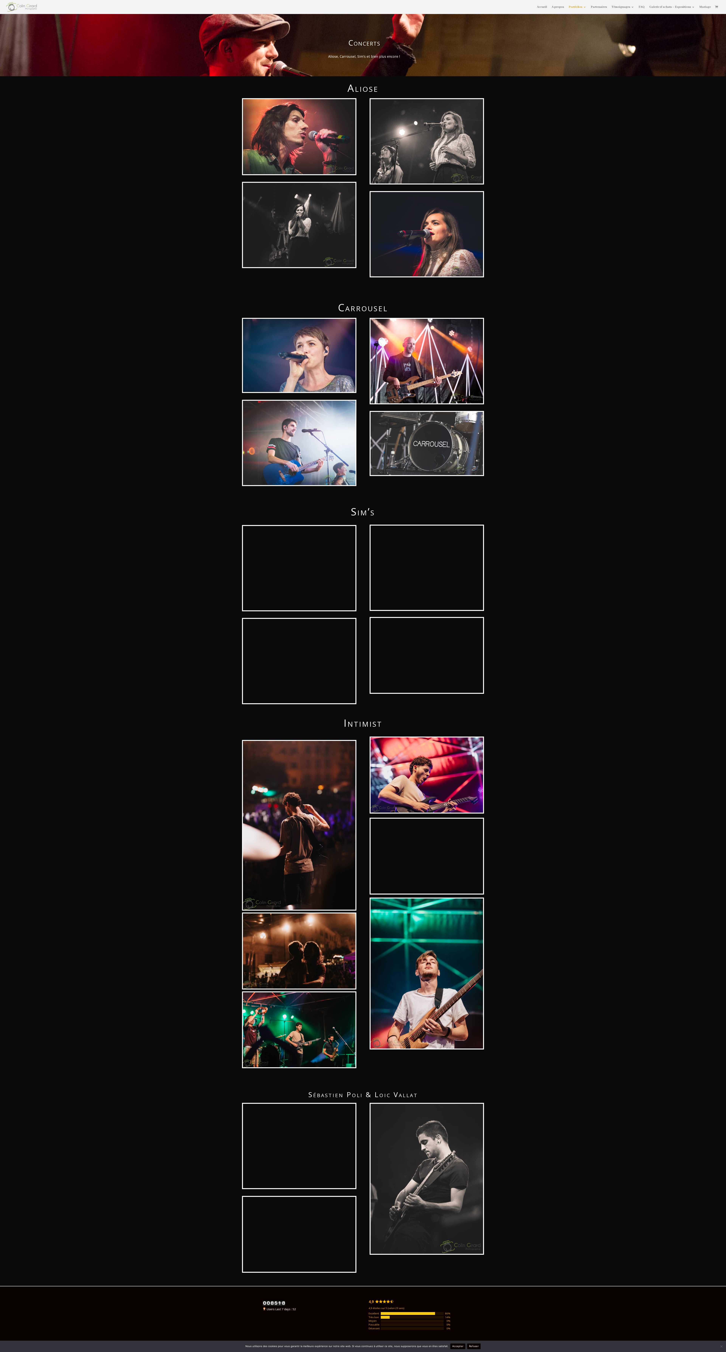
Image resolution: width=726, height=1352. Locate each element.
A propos (558, 7)
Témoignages (621, 7)
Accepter (457, 1346)
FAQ (642, 7)
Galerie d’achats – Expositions (670, 7)
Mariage (705, 7)
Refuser (474, 1346)
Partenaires (599, 7)
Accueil (542, 7)
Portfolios (575, 7)
